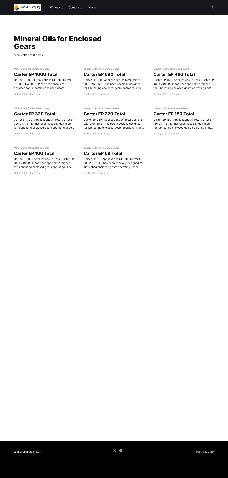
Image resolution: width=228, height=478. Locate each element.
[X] (114, 450)
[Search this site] (212, 7)
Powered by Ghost (204, 451)
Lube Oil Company (23, 451)
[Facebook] (120, 450)
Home (92, 7)
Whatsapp (56, 7)
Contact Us (76, 7)
